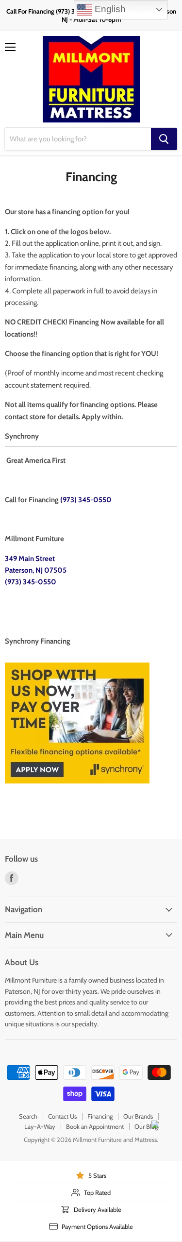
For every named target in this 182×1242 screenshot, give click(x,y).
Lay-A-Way (39, 1126)
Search (28, 1116)
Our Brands (138, 1116)
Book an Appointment (95, 1126)
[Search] (164, 139)
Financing (100, 1116)
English (109, 9)
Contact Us (62, 1116)
